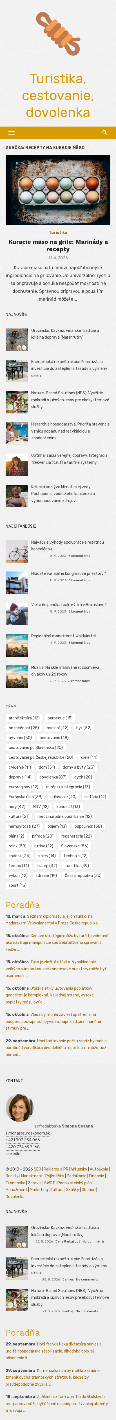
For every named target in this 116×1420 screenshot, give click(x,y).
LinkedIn (13, 1153)
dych (83, 777)
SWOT (49, 1183)
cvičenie (20, 767)
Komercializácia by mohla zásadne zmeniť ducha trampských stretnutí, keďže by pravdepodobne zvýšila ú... (53, 1377)
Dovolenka (15, 1196)
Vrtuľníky (79, 1169)
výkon (18, 875)
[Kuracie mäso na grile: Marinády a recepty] (58, 190)
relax (17, 846)
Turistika (58, 232)
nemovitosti (24, 826)
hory (17, 806)
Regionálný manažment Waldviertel (63, 636)
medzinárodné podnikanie (64, 816)
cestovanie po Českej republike (41, 757)
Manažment (32, 1176)
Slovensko (74, 846)
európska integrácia (68, 787)
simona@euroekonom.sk (28, 1133)
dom (47, 767)
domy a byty (79, 767)
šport (17, 885)
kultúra (19, 816)
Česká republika (83, 875)
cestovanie (54, 737)
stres (47, 856)
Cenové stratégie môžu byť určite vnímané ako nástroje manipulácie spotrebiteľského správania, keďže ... (57, 942)
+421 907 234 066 (23, 1140)
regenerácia (76, 836)
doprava (20, 777)
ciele (89, 757)
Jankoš (68, 1279)
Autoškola (99, 1169)
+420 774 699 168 (23, 1147)
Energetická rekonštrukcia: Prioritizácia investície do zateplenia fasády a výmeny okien (69, 368)
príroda (42, 836)
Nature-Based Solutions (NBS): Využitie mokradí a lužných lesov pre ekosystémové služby (70, 400)
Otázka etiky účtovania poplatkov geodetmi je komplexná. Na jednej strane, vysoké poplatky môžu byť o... (50, 995)
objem (57, 826)
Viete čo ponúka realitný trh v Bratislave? (69, 604)
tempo (19, 865)
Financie (96, 1176)
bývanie (20, 737)
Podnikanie (76, 1176)
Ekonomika (15, 1183)
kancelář (68, 806)
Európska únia (26, 797)
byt (84, 728)
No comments (93, 1241)
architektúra (24, 718)
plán (16, 836)
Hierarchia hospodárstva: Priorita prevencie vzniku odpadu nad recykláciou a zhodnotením (70, 431)
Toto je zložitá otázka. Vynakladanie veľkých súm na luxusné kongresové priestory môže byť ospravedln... (56, 969)
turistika (77, 865)
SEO (37, 1169)
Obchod (88, 1189)
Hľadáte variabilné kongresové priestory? (68, 573)
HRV (41, 806)
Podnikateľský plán (74, 1183)
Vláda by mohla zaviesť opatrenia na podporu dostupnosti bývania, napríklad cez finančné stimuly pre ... (53, 1021)
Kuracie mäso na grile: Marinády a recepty (58, 245)
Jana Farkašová (68, 1241)
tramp (47, 865)
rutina (43, 846)
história (95, 797)
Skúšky (72, 1189)
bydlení (57, 728)
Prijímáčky (54, 1176)
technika (76, 856)
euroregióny (23, 787)
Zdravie (35, 1183)
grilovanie (63, 797)
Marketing (39, 1189)
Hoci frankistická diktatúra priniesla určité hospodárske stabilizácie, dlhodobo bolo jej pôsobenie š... (54, 1351)
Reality (12, 1176)
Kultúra (57, 1189)
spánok (19, 856)
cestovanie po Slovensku (36, 747)
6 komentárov (79, 556)
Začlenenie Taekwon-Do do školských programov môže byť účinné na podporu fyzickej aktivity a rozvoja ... (57, 1403)
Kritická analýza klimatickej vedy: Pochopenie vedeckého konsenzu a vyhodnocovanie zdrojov (63, 494)
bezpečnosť (24, 728)
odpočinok (88, 826)
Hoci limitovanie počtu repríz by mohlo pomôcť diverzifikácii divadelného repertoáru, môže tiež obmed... (56, 1048)
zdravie (46, 875)
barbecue (60, 718)
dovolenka (52, 777)
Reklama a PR (56, 1169)
